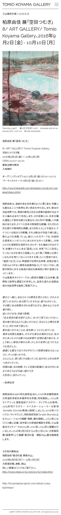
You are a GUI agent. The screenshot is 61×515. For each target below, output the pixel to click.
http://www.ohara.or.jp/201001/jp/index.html (27, 472)
